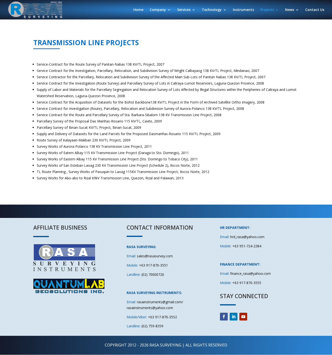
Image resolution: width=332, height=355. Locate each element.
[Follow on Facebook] (224, 316)
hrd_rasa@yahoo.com (247, 236)
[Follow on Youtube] (243, 316)
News (289, 10)
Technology (212, 10)
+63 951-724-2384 (246, 246)
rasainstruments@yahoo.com (150, 307)
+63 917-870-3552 (162, 317)
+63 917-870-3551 (153, 265)
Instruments (243, 10)
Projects (267, 10)
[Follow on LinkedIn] (233, 316)
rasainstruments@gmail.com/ (160, 302)
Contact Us (314, 10)
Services (184, 10)
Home (138, 10)
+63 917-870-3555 (246, 282)
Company (158, 10)
